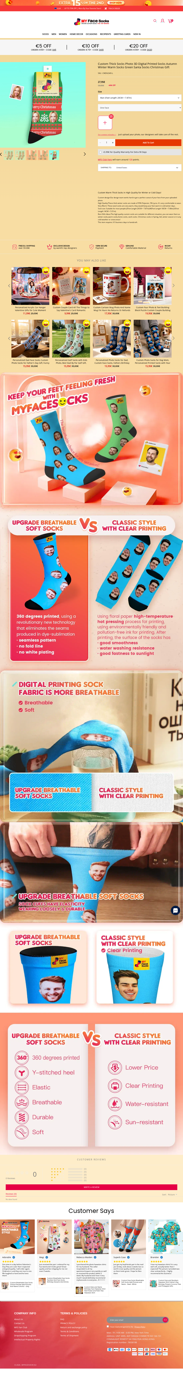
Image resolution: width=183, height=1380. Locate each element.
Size (100, 91)
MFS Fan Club (20, 1327)
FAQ (62, 1319)
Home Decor (76, 34)
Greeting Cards (122, 34)
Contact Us (19, 1323)
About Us (18, 1319)
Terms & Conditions (69, 1331)
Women (63, 34)
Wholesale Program (23, 1331)
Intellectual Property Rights (27, 1339)
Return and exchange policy (73, 1327)
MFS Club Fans (105, 159)
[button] (6, 104)
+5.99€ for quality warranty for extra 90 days (125, 152)
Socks (45, 34)
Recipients (105, 34)
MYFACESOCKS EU (29, 1365)
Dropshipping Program (25, 1335)
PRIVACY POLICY (67, 1323)
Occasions (91, 34)
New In (137, 34)
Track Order (114, 8)
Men (54, 34)
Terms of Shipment (69, 1335)
